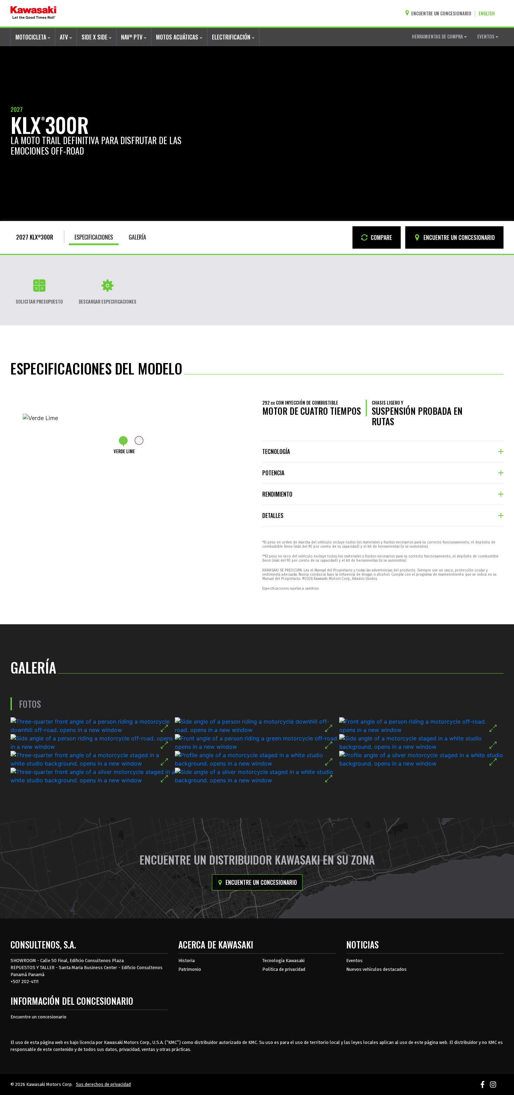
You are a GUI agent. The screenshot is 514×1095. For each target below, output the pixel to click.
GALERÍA (137, 237)
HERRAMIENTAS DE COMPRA (438, 36)
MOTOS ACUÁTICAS (178, 37)
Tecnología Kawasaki (283, 960)
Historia (186, 960)
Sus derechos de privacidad (103, 1084)
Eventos (354, 960)
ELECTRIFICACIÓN (232, 37)
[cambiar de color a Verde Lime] (123, 440)
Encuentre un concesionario (260, 882)
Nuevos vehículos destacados (376, 969)
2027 (16, 109)
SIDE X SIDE (95, 37)
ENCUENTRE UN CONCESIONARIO (458, 237)
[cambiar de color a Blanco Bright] (139, 440)
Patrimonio (189, 969)
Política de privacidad (283, 969)
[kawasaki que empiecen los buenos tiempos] (33, 13)
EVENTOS (486, 36)
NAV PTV (132, 37)
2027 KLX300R (34, 237)
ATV (64, 37)
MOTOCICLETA (31, 37)
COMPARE (380, 237)
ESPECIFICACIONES (93, 237)
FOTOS (30, 703)
